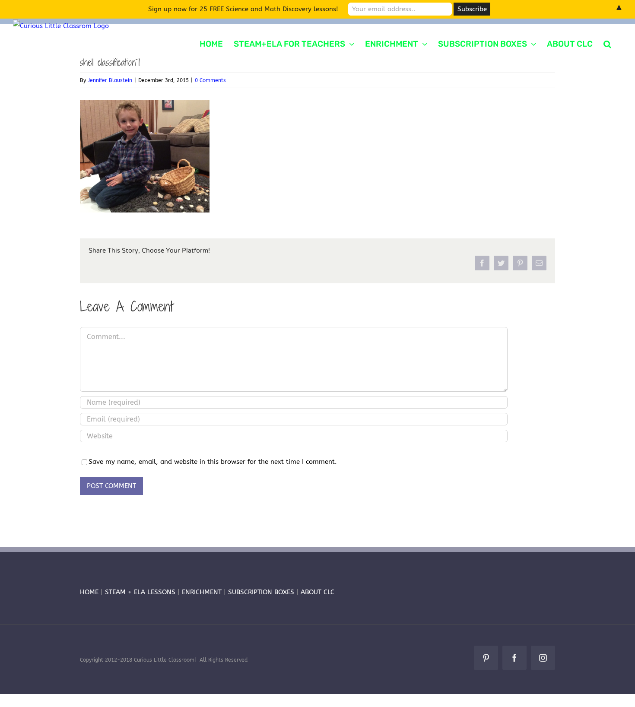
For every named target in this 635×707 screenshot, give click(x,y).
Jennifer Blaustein (110, 80)
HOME (89, 592)
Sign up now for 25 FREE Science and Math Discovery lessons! (243, 9)
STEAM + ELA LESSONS (141, 592)
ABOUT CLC (317, 592)
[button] (607, 43)
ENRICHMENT (202, 592)
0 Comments (210, 80)
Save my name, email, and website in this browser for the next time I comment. (213, 462)
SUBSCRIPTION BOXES (261, 592)
